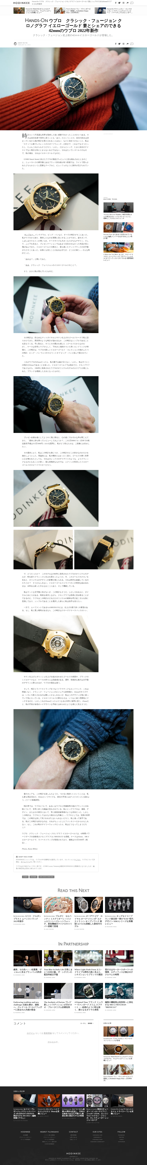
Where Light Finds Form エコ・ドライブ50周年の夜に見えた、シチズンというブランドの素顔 (88, 972)
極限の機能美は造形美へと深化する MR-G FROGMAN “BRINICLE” (119, 1004)
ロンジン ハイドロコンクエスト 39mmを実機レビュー (48, 1111)
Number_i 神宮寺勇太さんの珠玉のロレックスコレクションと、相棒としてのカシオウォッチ (118, 216)
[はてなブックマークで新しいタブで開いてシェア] (123, 3)
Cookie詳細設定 (49, 1144)
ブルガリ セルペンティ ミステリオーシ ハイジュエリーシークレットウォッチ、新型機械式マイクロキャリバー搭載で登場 (58, 921)
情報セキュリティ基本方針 (49, 1141)
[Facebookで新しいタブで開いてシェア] (115, 3)
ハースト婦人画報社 (49, 1135)
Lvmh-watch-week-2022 (46, 876)
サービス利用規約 (25, 1139)
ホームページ (25, 862)
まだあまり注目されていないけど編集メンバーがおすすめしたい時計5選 (118, 236)
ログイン (31, 1033)
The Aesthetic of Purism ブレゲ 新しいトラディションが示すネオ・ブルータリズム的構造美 (58, 1004)
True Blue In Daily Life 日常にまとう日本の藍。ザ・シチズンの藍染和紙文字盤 (58, 972)
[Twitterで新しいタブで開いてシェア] (119, 3)
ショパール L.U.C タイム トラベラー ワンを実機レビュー (122, 1111)
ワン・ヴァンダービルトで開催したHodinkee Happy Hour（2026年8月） (118, 1078)
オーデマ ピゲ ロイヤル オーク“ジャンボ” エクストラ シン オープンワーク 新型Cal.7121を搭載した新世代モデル (88, 921)
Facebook (121, 1135)
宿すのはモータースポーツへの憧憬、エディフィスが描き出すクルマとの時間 (119, 972)
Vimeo (122, 1139)
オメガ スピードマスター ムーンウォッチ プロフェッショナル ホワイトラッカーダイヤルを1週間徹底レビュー (119, 257)
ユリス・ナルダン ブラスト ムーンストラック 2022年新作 (28, 918)
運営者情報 (73, 1135)
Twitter (121, 1137)
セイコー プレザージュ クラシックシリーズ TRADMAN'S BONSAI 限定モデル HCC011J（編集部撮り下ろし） (25, 1113)
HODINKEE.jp (98, 1137)
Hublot (25, 876)
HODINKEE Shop (97, 1139)
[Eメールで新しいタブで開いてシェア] (127, 3)
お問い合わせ (73, 1137)
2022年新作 (33, 876)
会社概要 (25, 1135)
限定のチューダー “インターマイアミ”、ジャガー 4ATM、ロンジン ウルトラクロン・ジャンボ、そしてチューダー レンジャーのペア (97, 1114)
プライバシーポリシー (26, 1137)
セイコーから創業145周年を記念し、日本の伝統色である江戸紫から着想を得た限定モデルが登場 (73, 1112)
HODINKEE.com (97, 1135)
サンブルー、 (29, 235)
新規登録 (48, 1033)
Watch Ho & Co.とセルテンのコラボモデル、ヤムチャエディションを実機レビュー (118, 1058)
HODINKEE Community (97, 1141)
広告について (73, 1139)
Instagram (121, 1141)
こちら (78, 859)
